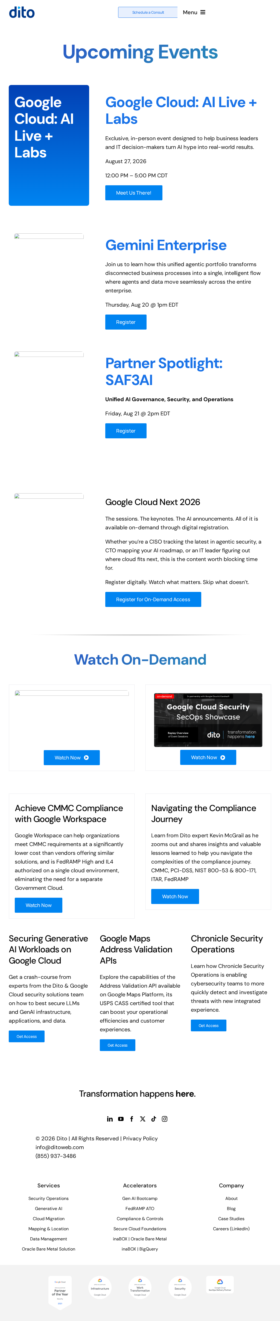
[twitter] (142, 1119)
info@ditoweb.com (60, 1147)
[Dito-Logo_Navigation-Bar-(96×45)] (22, 8)
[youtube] (121, 1119)
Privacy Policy (140, 1138)
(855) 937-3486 (56, 1155)
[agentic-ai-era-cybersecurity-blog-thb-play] (72, 693)
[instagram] (164, 1119)
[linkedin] (110, 1119)
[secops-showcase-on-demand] (208, 693)
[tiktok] (153, 1119)
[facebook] (132, 1119)
